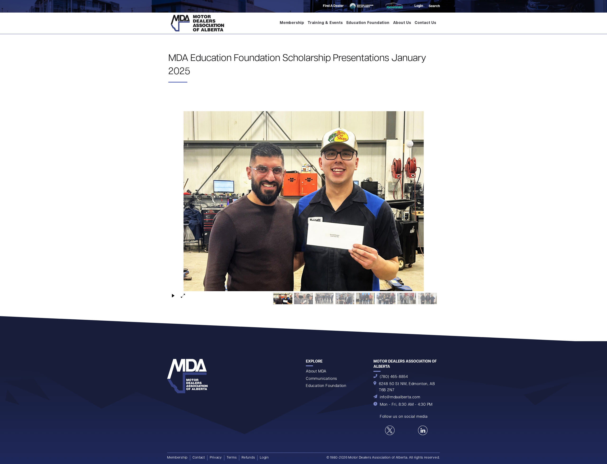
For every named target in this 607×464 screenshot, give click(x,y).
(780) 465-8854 (394, 377)
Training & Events (325, 23)
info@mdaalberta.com (400, 397)
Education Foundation (368, 23)
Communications (321, 379)
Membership (292, 23)
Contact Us (425, 23)
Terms (232, 457)
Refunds (248, 457)
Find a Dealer (333, 6)
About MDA (316, 371)
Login (264, 457)
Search (434, 6)
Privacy (216, 457)
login (418, 6)
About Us (402, 23)
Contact (199, 457)
